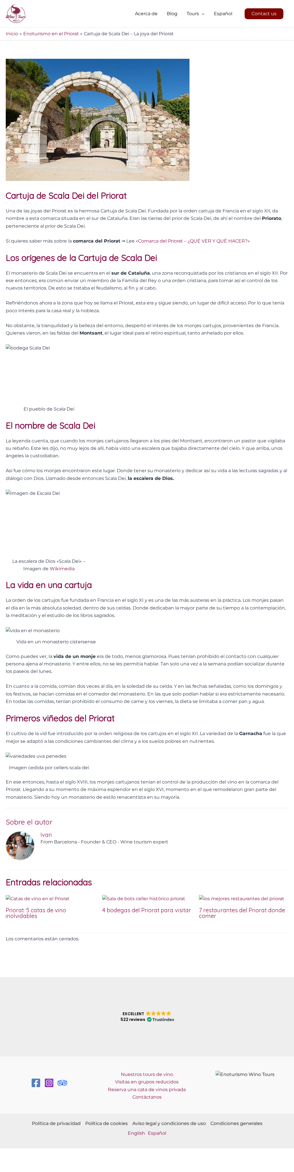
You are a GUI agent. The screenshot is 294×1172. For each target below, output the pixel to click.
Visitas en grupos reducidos (147, 1082)
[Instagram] (49, 1083)
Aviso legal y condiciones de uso (169, 1123)
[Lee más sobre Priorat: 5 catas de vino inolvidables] (37, 898)
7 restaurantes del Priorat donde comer (242, 913)
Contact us (264, 13)
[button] (202, 14)
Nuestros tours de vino (147, 1074)
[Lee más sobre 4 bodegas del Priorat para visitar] (143, 898)
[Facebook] (36, 1083)
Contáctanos (147, 1097)
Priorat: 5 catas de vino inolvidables (36, 913)
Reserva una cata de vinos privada (147, 1089)
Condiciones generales (236, 1123)
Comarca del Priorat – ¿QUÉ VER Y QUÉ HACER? (192, 241)
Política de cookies (106, 1123)
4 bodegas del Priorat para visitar (146, 910)
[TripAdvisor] (62, 1083)
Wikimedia (62, 568)
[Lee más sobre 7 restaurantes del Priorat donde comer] (241, 898)
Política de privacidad (56, 1123)
